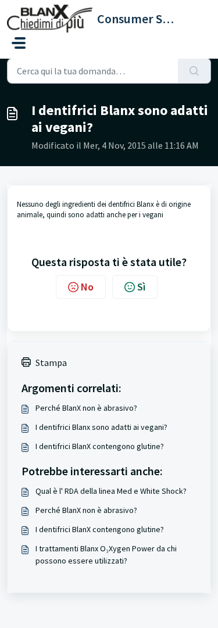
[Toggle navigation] (18, 43)
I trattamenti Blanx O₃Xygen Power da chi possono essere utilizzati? (106, 554)
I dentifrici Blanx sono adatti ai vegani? (101, 427)
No (87, 286)
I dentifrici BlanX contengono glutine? (99, 446)
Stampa (51, 362)
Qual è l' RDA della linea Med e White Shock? (111, 491)
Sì (141, 286)
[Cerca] (194, 71)
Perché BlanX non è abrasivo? (86, 408)
